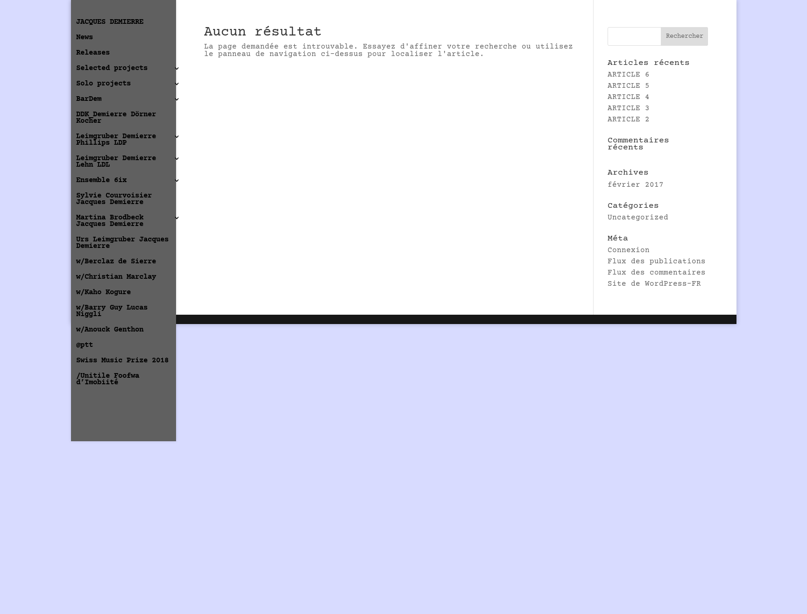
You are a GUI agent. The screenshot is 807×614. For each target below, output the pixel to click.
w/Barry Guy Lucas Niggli (112, 311)
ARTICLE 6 (629, 75)
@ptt (84, 345)
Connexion (629, 250)
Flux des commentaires (657, 272)
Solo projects (103, 84)
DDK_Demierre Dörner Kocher (116, 118)
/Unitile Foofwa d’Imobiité (107, 380)
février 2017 (636, 185)
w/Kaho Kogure (103, 292)
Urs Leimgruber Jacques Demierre (122, 243)
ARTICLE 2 (629, 119)
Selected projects (112, 68)
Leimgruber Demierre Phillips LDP (116, 140)
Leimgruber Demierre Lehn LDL (116, 162)
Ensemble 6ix (101, 180)
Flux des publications (657, 261)
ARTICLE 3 (629, 108)
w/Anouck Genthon (109, 330)
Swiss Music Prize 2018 (122, 361)
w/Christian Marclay (116, 277)
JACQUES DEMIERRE (109, 22)
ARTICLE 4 (629, 97)
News (84, 38)
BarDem (88, 99)
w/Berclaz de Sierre (116, 262)
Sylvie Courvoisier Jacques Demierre (114, 199)
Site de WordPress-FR (654, 284)
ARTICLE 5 (629, 86)
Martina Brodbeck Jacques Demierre (109, 221)
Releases (93, 53)
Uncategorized (638, 217)
